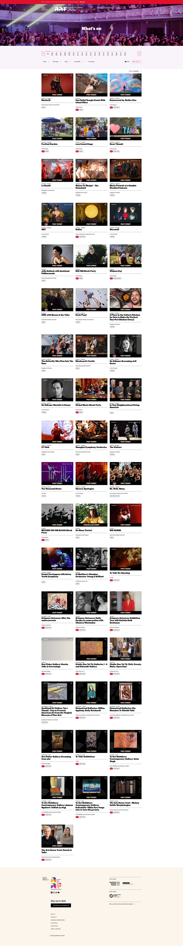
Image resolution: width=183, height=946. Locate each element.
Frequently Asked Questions (58, 920)
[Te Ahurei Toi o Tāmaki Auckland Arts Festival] (56, 883)
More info (82, 1)
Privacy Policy (54, 926)
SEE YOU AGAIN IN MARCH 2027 (44, 9)
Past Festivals (54, 923)
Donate (135, 7)
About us (53, 914)
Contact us (54, 917)
